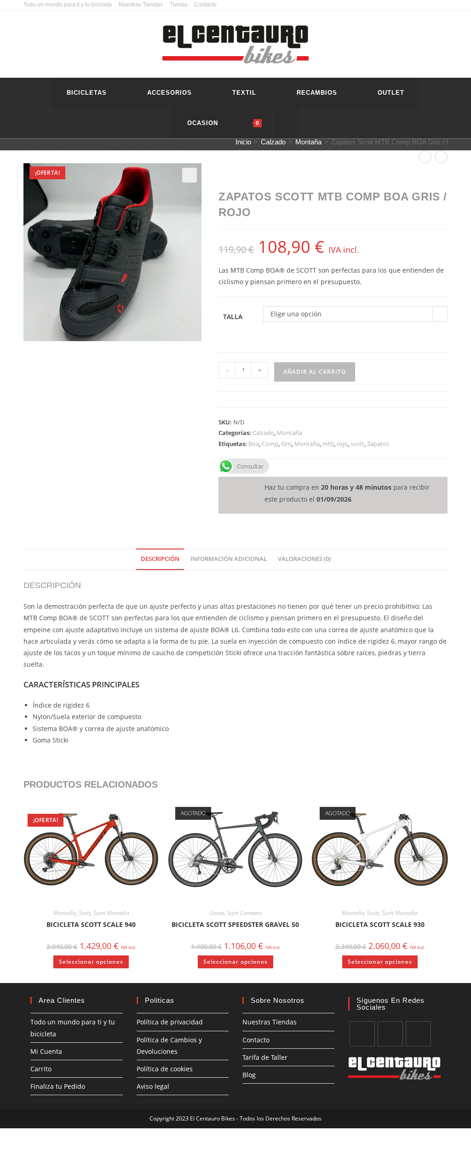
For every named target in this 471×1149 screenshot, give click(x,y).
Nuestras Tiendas (141, 4)
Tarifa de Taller (264, 1057)
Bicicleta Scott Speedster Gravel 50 (235, 924)
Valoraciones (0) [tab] (304, 559)
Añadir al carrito (314, 372)
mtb (328, 444)
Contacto (205, 4)
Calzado (273, 142)
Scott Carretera (244, 913)
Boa (253, 444)
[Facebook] (362, 1033)
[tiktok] (418, 1033)
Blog (249, 1074)
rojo (342, 444)
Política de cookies (165, 1068)
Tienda (178, 4)
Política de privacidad (170, 1022)
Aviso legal (153, 1086)
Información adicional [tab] (228, 559)
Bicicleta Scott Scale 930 (380, 924)
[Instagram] (390, 1033)
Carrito (41, 1068)
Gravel (216, 913)
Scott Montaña (111, 913)
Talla (232, 316)
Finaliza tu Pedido (57, 1086)
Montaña (308, 142)
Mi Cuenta (46, 1051)
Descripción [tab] (160, 559)
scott (357, 444)
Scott (85, 913)
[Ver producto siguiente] (441, 156)
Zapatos (378, 444)
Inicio (243, 142)
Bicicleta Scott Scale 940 (91, 924)
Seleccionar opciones (91, 962)
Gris (286, 444)
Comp (270, 444)
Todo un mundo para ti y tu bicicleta (67, 4)
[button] (189, 175)
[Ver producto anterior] (425, 156)
